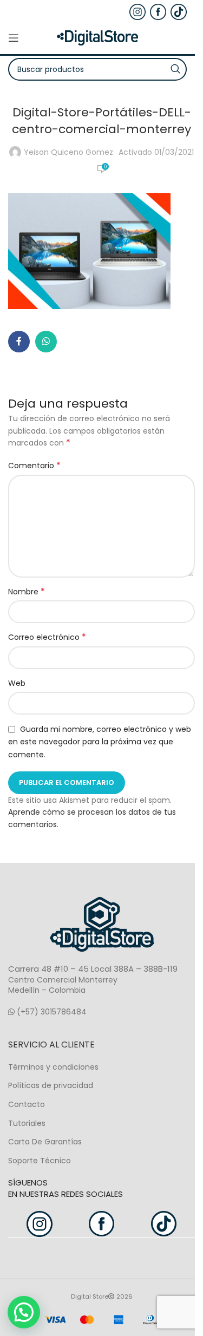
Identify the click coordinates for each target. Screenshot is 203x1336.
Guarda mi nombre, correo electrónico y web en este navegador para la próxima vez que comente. (99, 742)
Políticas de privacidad (50, 1085)
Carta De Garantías (45, 1141)
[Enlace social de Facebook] (19, 341)
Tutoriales (26, 1123)
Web (16, 683)
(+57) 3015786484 (51, 1011)
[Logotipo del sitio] (97, 37)
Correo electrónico (47, 637)
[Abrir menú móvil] (13, 38)
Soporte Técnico (39, 1160)
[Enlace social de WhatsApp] (46, 341)
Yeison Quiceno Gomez (68, 152)
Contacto (26, 1104)
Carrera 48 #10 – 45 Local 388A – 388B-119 (93, 968)
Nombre (26, 592)
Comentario (34, 465)
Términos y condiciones (53, 1067)
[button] (24, 1312)
